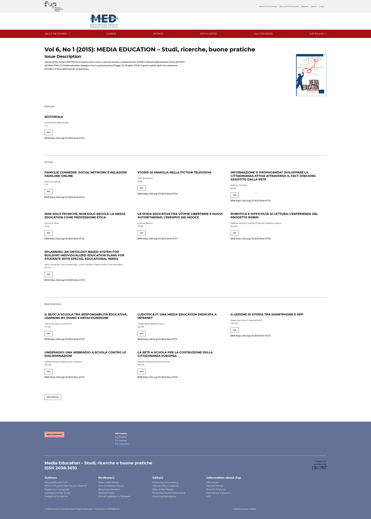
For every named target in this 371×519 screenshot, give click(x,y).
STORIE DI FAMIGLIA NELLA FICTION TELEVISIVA (174, 172)
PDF (48, 132)
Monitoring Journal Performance (168, 493)
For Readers (121, 437)
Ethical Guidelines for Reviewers (114, 496)
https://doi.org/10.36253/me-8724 (160, 377)
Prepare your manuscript (56, 489)
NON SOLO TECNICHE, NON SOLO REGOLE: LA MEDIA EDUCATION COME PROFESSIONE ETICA (84, 215)
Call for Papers (263, 33)
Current (111, 33)
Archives (158, 33)
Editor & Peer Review (162, 489)
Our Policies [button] (317, 33)
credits (253, 509)
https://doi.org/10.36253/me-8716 (67, 238)
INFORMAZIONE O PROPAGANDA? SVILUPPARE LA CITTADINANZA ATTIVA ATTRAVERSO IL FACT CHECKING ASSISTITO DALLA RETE (273, 176)
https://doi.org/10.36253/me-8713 (67, 197)
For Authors (121, 440)
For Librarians (122, 444)
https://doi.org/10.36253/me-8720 (67, 339)
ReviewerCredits (106, 493)
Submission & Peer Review (57, 493)
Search (314, 6)
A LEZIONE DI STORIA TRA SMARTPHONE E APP (267, 314)
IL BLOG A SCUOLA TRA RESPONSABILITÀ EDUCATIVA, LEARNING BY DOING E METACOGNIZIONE (85, 316)
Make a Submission (54, 434)
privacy (244, 509)
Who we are (212, 482)
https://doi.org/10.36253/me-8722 (253, 335)
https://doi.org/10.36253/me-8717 (160, 238)
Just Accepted (208, 33)
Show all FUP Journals (289, 6)
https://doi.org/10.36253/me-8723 (67, 377)
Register (304, 6)
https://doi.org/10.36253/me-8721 (160, 339)
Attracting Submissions (164, 496)
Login (321, 6)
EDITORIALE (53, 117)
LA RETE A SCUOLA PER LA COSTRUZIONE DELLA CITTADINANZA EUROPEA (175, 354)
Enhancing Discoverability (165, 482)
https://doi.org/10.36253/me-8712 (67, 137)
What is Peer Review (108, 482)
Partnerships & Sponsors (218, 493)
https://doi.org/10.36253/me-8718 (253, 238)
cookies (236, 509)
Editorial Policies (214, 486)
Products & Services (216, 489)
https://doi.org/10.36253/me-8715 (253, 200)
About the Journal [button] (56, 33)
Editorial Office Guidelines (165, 486)
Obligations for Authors (56, 496)
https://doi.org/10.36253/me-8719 (67, 279)
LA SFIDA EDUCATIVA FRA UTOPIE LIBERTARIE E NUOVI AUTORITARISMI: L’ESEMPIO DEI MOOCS (180, 215)
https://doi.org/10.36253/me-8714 (160, 193)
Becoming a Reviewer (109, 489)
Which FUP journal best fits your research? (65, 486)
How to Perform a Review (111, 486)
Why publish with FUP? (56, 482)
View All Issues (53, 397)
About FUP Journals (268, 6)
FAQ (208, 496)
